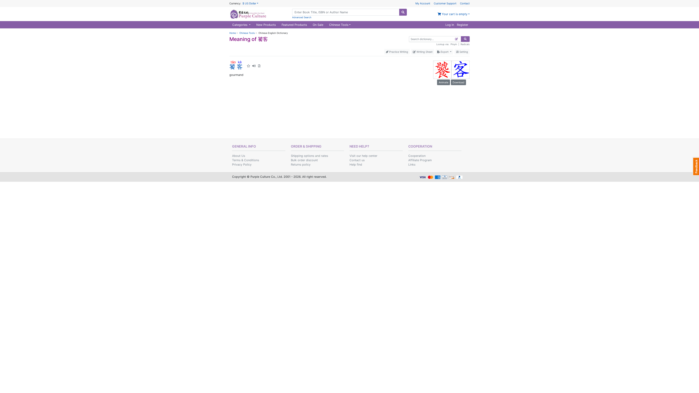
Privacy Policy (242, 164)
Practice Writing (398, 51)
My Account (422, 3)
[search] (403, 12)
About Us (238, 156)
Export (444, 51)
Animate (443, 82)
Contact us (357, 160)
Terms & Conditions (245, 160)
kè (240, 62)
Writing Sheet (424, 51)
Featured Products (294, 25)
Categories (240, 25)
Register (462, 25)
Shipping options (302, 156)
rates (324, 156)
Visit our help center (363, 156)
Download (458, 82)
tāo (233, 62)
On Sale (318, 25)
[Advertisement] (349, 111)
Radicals (465, 44)
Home (232, 33)
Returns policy (301, 164)
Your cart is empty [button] (454, 14)
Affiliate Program (420, 160)
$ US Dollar (249, 3)
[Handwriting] (456, 39)
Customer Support (445, 3)
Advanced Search (301, 17)
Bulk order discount (304, 160)
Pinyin (454, 44)
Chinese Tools (247, 33)
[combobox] (345, 12)
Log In (449, 25)
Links (411, 164)
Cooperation (417, 156)
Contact (465, 3)
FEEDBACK (696, 166)
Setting (463, 51)
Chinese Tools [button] (338, 25)
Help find (356, 164)
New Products (266, 25)
